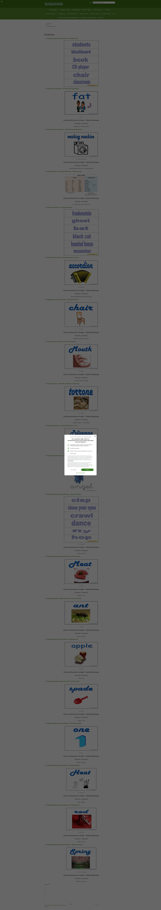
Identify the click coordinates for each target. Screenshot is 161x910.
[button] (80, 454)
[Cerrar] (95, 436)
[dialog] (80, 455)
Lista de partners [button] (70, 460)
